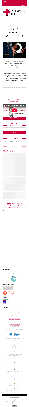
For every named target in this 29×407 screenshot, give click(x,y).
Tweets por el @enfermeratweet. (11, 141)
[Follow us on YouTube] (23, 2)
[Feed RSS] (8, 2)
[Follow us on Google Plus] (20, 2)
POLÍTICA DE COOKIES (16, 401)
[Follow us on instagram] (17, 2)
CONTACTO (24, 5)
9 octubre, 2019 (14, 67)
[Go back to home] (14, 11)
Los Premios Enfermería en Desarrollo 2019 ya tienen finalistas (14, 63)
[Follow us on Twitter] (14, 2)
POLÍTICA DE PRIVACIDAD (20, 403)
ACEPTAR (14, 405)
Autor (4, 2)
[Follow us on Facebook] (11, 2)
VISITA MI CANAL (14, 118)
